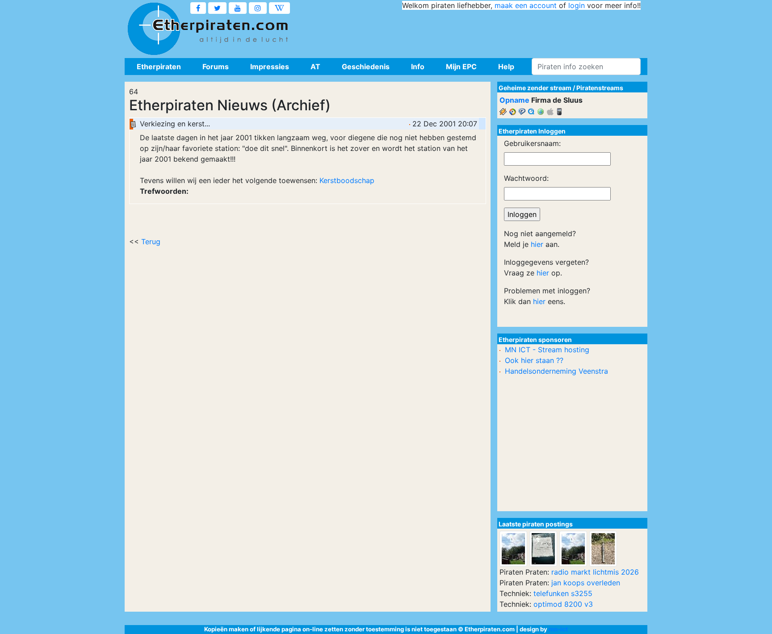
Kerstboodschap (346, 180)
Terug (150, 241)
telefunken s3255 (562, 593)
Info (417, 66)
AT (315, 66)
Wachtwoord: (526, 178)
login (576, 5)
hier (537, 244)
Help (506, 66)
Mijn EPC (461, 66)
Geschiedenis (366, 66)
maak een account (526, 5)
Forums (215, 66)
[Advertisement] (478, 31)
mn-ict (558, 629)
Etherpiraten (159, 66)
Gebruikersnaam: (532, 143)
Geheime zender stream (535, 88)
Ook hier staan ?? (534, 360)
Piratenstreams (599, 88)
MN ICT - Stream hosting (547, 349)
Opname (514, 100)
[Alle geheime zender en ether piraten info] (153, 29)
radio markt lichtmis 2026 (595, 571)
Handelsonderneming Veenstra (556, 371)
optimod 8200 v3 (563, 604)
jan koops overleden (585, 582)
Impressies (269, 66)
